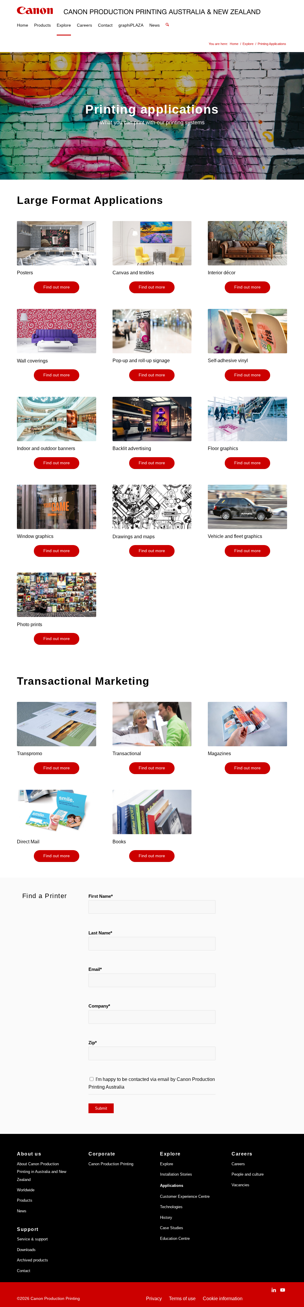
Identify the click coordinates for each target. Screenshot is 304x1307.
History (166, 1217)
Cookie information (223, 1298)
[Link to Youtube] (282, 1289)
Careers (238, 1164)
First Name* (100, 896)
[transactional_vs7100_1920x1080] (152, 724)
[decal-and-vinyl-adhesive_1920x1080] (247, 331)
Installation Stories (176, 1174)
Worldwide (25, 1190)
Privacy (154, 1298)
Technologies (171, 1207)
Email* (95, 969)
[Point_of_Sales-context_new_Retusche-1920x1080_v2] (56, 419)
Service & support (32, 1239)
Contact (23, 1271)
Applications (171, 1185)
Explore (166, 1164)
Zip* (92, 1042)
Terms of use (182, 1298)
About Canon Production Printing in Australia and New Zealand (41, 1172)
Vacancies (240, 1185)
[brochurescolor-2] (56, 812)
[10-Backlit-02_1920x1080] (152, 419)
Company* (99, 1006)
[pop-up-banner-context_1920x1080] (152, 331)
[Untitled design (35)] (56, 595)
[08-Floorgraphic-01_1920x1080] (247, 419)
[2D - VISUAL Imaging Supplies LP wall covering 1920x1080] (56, 331)
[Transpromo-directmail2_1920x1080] (56, 724)
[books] (152, 812)
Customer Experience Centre (185, 1196)
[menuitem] (22, 18)
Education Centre (175, 1238)
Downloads (26, 1250)
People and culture (248, 1174)
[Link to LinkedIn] (273, 1289)
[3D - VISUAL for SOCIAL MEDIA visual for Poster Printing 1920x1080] (56, 243)
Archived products (32, 1260)
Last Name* (100, 933)
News (21, 1211)
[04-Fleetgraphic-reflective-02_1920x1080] (247, 507)
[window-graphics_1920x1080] (56, 507)
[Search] (167, 18)
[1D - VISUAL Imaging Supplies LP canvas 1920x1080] (152, 243)
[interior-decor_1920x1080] (247, 243)
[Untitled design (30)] (152, 507)
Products (24, 1200)
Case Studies (171, 1228)
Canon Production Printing (110, 1164)
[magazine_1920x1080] (247, 724)
